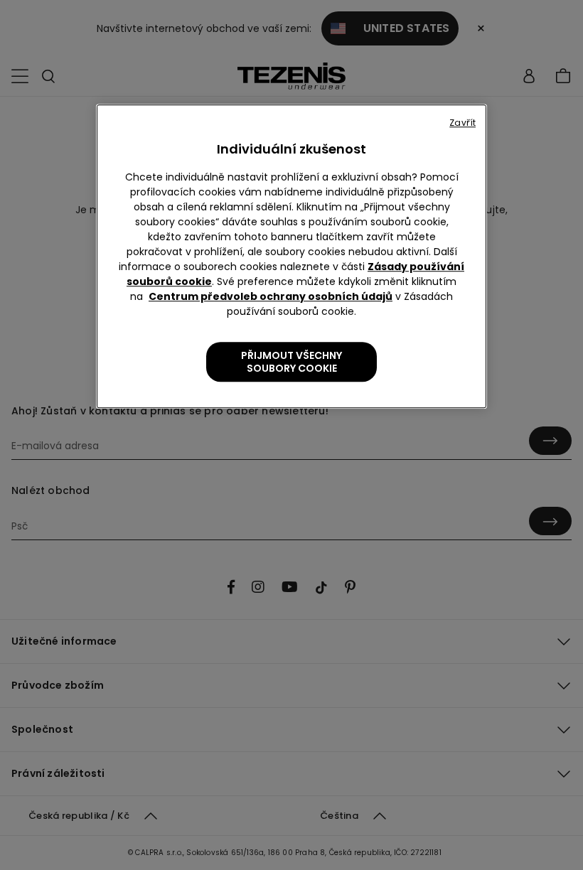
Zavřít (462, 123)
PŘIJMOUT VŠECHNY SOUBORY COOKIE (291, 361)
